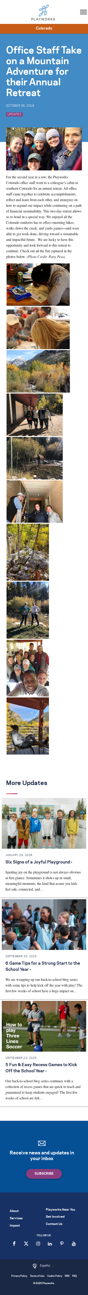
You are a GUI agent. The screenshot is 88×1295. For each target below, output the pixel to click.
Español (45, 1265)
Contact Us (54, 1224)
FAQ (74, 1276)
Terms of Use (37, 1276)
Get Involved (55, 1216)
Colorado (44, 28)
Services (16, 1218)
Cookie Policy (54, 1276)
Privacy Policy (19, 1276)
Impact (15, 1225)
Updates (14, 114)
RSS (67, 1276)
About (14, 1211)
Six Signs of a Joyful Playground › (38, 862)
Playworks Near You (60, 1209)
